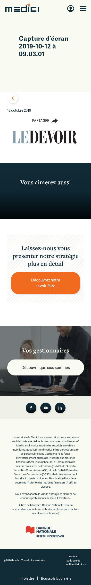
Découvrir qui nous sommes (45, 367)
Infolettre (26, 578)
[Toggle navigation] (83, 8)
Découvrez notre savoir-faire (46, 283)
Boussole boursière (56, 578)
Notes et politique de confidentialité (73, 560)
